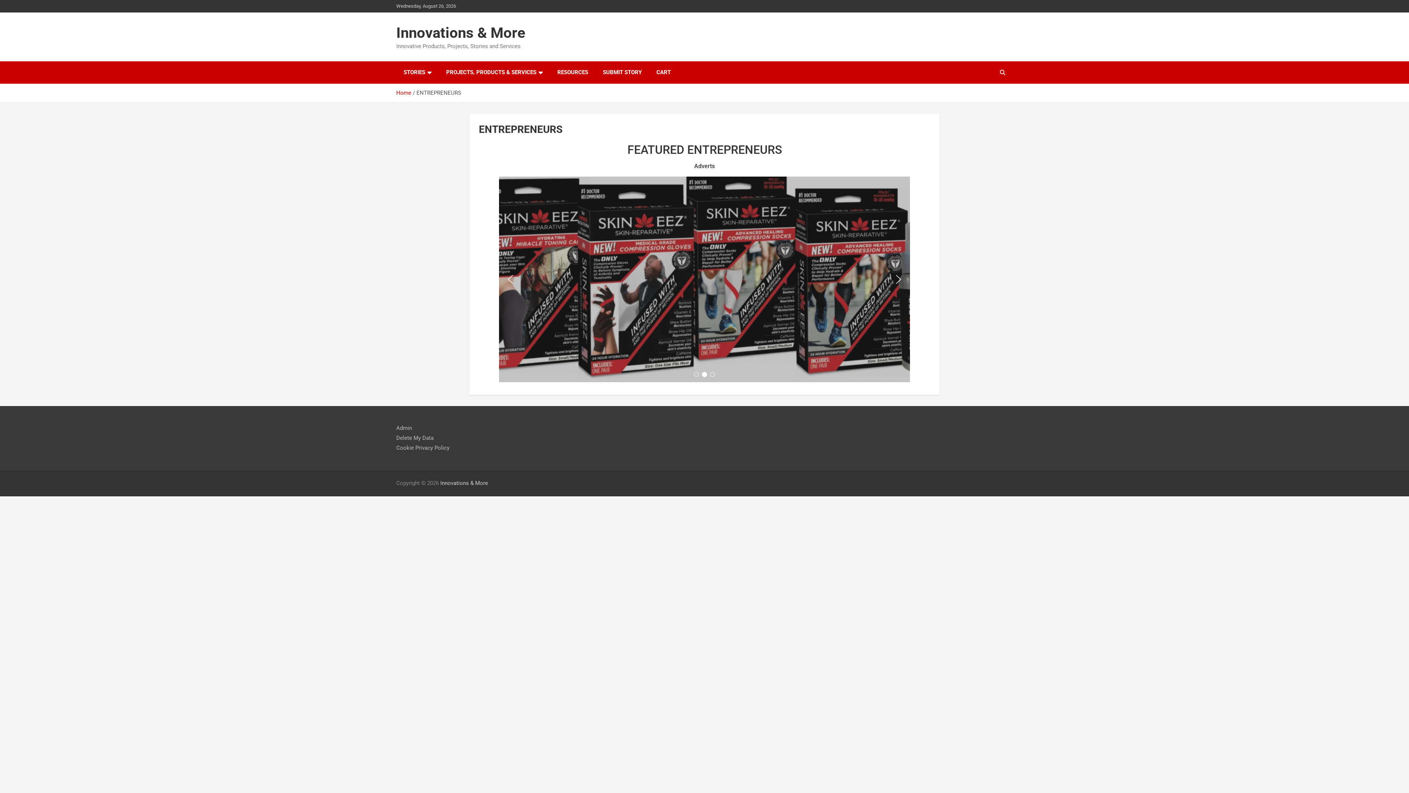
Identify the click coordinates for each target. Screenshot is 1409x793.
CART (663, 72)
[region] (704, 279)
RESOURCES (572, 72)
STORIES (414, 72)
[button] (510, 279)
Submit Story (622, 72)
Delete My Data (415, 438)
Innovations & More (460, 32)
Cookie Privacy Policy (422, 448)
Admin (404, 428)
